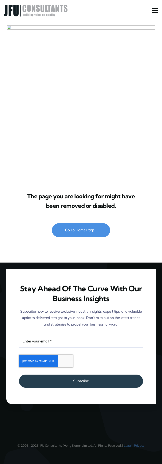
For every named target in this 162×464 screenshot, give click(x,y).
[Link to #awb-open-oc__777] (155, 10)
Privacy (139, 445)
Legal (128, 445)
